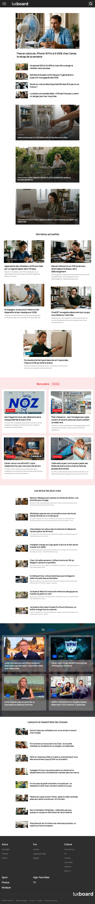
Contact (32, 900)
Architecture (69, 849)
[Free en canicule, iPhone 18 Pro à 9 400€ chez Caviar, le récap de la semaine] (48, 31)
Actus (5, 844)
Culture (68, 844)
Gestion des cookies (50, 900)
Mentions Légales (21, 900)
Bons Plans (10, 410)
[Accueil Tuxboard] (16, 3)
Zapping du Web (39, 854)
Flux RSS (39, 900)
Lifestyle (9, 303)
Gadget (36, 858)
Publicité (67, 866)
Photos (4, 858)
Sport (5, 877)
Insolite (36, 849)
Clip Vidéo (6, 849)
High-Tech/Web (12, 259)
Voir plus (55, 384)
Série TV (67, 871)
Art (65, 854)
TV (8, 656)
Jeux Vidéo (57, 259)
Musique (6, 887)
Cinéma (5, 854)
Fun (35, 844)
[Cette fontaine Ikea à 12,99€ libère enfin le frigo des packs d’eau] (48, 122)
